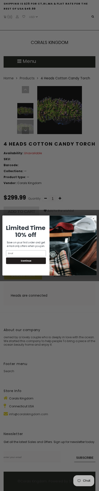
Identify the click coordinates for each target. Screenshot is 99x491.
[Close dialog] (93, 218)
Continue (26, 260)
